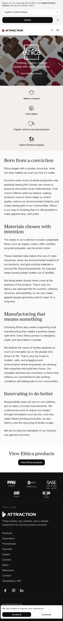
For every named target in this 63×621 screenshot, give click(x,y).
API (19, 580)
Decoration (8, 538)
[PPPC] (31, 483)
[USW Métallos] (46, 493)
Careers (6, 559)
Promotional (9, 543)
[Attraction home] (12, 30)
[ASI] (16, 493)
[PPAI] (11, 482)
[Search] (52, 30)
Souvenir (7, 549)
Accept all (16, 614)
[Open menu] (58, 30)
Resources (8, 570)
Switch (27, 20)
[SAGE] (51, 482)
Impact (6, 554)
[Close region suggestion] (58, 20)
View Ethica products (31, 73)
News (5, 564)
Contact (6, 575)
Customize (46, 614)
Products (7, 533)
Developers (8, 580)
